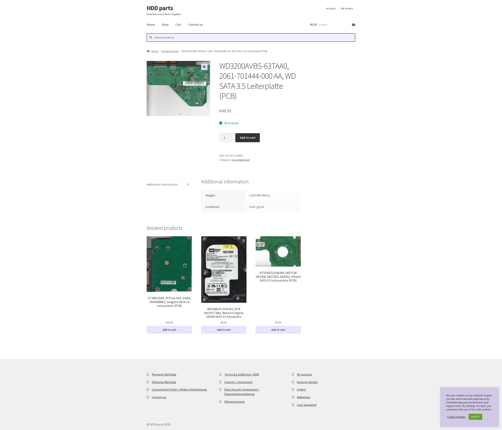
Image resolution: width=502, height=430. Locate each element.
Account (331, 8)
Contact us (195, 24)
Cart (178, 24)
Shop (165, 24)
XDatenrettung (234, 402)
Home (151, 24)
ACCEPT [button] (475, 416)
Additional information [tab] (162, 184)
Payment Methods (164, 374)
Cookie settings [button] (456, 417)
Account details (307, 382)
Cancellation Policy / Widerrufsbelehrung (179, 389)
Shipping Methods (164, 382)
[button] (204, 67)
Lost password (306, 405)
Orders (301, 389)
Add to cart (248, 137)
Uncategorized (170, 51)
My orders (347, 8)
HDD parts (160, 8)
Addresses (303, 397)
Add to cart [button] (169, 329)
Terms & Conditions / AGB (241, 374)
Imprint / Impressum (238, 382)
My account (304, 374)
